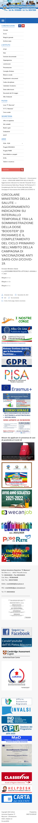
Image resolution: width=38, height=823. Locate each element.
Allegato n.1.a (6, 278)
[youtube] (23, 25)
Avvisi (5, 301)
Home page (11, 301)
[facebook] (19, 25)
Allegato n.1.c (6, 286)
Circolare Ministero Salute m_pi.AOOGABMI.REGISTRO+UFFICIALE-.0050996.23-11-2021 (20, 271)
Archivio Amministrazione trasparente (13, 343)
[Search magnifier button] (22, 169)
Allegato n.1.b (6, 282)
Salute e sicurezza (20, 301)
